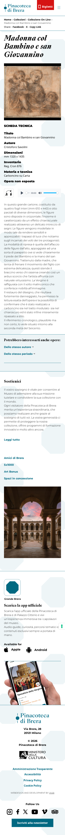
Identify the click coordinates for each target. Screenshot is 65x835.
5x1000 (9, 464)
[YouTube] (35, 812)
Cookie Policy (32, 785)
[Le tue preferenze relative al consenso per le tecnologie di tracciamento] (62, 626)
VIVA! (51, 793)
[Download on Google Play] (36, 650)
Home (7, 19)
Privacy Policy (33, 780)
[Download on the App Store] (12, 649)
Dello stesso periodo (18, 353)
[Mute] (40, 193)
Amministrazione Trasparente (32, 769)
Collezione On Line (39, 19)
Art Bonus (11, 471)
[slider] (28, 192)
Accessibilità (32, 774)
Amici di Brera (14, 458)
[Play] (22, 193)
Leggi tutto (12, 439)
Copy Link (35, 26)
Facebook (18, 26)
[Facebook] (17, 811)
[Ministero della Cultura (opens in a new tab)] (32, 755)
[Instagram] (9, 812)
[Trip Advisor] (54, 812)
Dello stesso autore (17, 347)
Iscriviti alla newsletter (32, 823)
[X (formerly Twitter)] (25, 812)
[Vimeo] (44, 811)
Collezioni (20, 19)
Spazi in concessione (18, 478)
